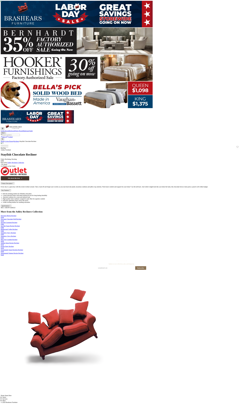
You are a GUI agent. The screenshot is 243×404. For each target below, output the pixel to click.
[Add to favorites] (237, 147)
